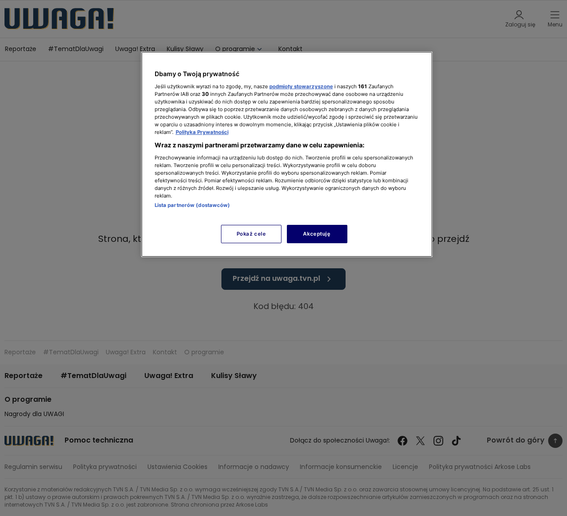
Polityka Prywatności (202, 132)
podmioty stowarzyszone (301, 86)
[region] (287, 154)
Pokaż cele (251, 234)
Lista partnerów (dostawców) (192, 205)
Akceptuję (316, 234)
